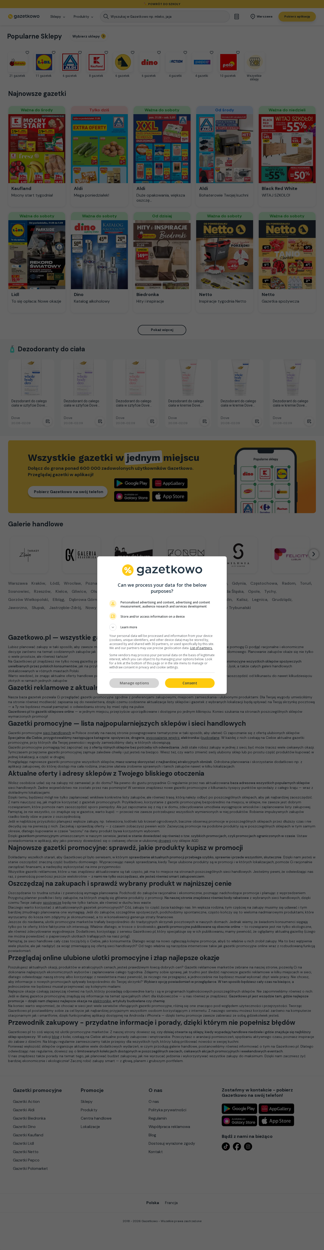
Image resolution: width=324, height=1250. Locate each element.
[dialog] (162, 625)
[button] (162, 627)
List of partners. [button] (201, 648)
